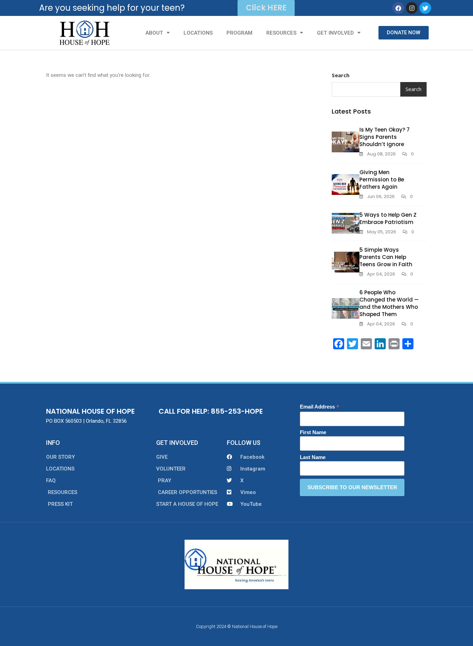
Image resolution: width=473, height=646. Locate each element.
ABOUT (154, 33)
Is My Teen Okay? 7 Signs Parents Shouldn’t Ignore (384, 137)
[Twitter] (425, 8)
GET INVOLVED (335, 33)
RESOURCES (281, 33)
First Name (313, 432)
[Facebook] (398, 8)
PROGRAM (239, 33)
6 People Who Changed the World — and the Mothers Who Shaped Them (389, 303)
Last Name (312, 457)
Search (340, 75)
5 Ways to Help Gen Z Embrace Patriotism (388, 218)
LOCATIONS (198, 33)
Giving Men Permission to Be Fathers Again (381, 179)
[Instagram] (412, 8)
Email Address (319, 407)
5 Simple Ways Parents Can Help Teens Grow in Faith (385, 257)
